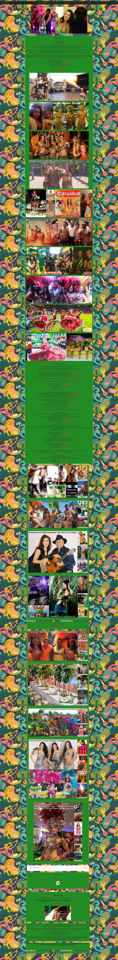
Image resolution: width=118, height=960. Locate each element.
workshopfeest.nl (72, 375)
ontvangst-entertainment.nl (74, 372)
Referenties (90, 2)
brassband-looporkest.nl (61, 459)
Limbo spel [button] (105, 2)
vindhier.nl (58, 880)
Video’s (97, 2)
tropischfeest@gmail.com (60, 69)
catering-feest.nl (55, 897)
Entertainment (67, 2)
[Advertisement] (59, 957)
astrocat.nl (61, 903)
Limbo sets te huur (5, 3)
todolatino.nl (76, 897)
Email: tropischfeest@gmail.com (43, 2)
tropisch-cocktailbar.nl (59, 442)
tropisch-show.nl (66, 60)
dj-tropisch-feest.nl (73, 381)
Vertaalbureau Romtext (58, 901)
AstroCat (57, 952)
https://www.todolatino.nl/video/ (68, 63)
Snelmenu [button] (113, 2)
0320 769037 (60, 68)
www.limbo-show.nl (78, 397)
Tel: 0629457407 (57, 2)
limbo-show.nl (79, 376)
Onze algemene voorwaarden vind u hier (57, 948)
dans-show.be (76, 373)
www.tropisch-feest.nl (59, 410)
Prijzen (82, 2)
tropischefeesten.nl (65, 62)
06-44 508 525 (64, 67)
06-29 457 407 (57, 67)
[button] (34, 868)
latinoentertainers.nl (73, 378)
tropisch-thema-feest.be (74, 404)
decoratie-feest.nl (68, 403)
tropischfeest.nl (65, 61)
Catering (75, 2)
